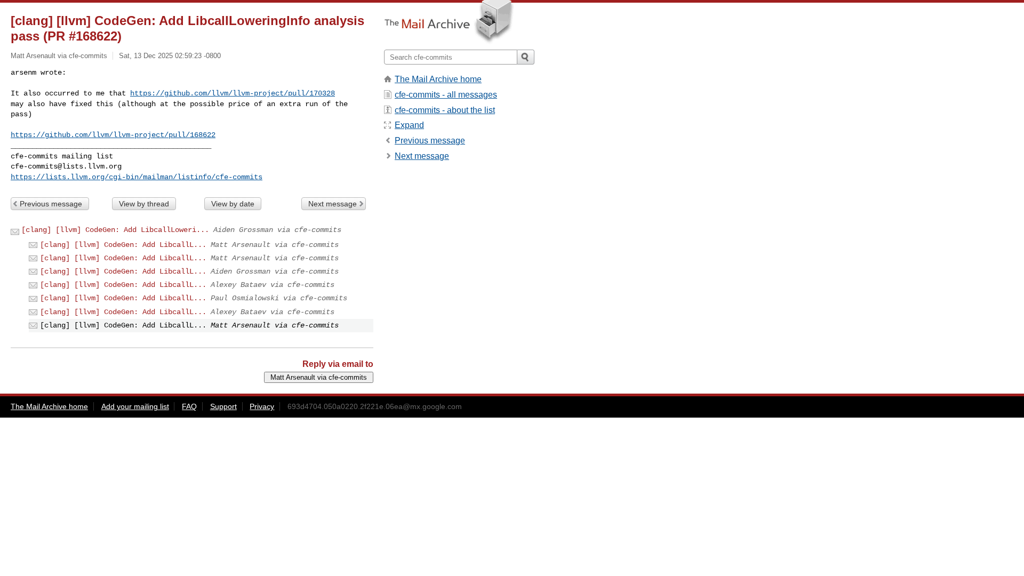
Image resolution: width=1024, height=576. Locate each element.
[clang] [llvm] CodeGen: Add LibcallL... (123, 245)
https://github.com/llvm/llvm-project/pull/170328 (232, 93)
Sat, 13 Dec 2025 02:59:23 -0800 (170, 56)
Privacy (262, 406)
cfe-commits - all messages (446, 94)
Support (223, 406)
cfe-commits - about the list (445, 110)
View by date (232, 203)
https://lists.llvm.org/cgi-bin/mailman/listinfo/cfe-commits (136, 177)
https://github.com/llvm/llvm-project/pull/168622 (113, 135)
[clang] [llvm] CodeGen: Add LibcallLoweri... (115, 230)
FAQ (189, 406)
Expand (409, 125)
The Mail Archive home (438, 79)
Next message (332, 203)
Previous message (51, 203)
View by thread (144, 203)
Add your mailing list (135, 406)
